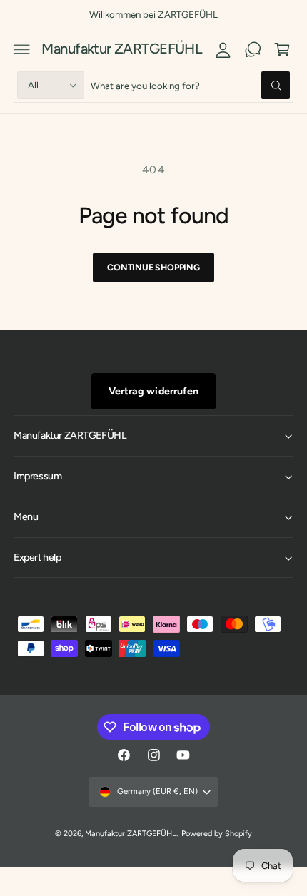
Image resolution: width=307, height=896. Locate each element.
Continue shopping (153, 267)
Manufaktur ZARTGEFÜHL (130, 833)
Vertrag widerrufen (153, 391)
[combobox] (190, 85)
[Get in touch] (253, 49)
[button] (22, 49)
